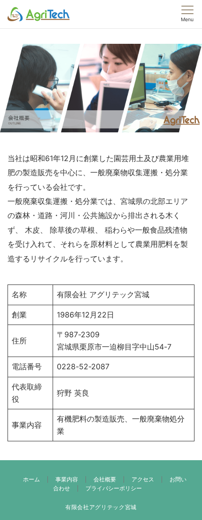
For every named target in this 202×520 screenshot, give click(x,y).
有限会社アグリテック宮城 (101, 507)
